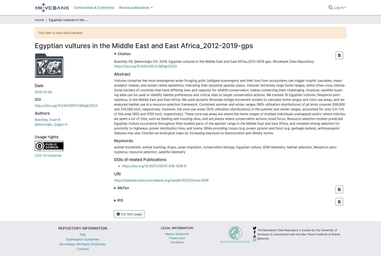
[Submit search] (330, 7)
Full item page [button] (131, 214)
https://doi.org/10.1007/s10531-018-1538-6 (154, 166)
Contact (83, 249)
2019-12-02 (43, 92)
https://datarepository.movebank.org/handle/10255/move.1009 (161, 180)
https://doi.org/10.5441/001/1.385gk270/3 (66, 106)
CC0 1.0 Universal (48, 155)
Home (39, 20)
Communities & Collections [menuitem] (94, 8)
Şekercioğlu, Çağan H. (51, 124)
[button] (339, 55)
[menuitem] (135, 7)
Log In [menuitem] (338, 8)
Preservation (177, 238)
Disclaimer (177, 242)
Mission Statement (177, 234)
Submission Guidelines (82, 239)
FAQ (83, 235)
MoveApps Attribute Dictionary (82, 244)
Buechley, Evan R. (48, 120)
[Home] (52, 8)
